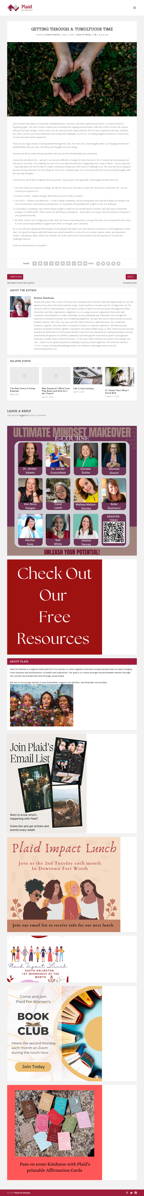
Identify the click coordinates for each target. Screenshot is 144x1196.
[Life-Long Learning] (87, 375)
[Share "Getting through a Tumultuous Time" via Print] (85, 263)
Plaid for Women (22, 1192)
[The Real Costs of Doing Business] (24, 375)
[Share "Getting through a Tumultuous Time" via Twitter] (40, 263)
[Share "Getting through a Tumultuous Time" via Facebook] (34, 263)
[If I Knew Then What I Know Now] (119, 376)
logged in (23, 415)
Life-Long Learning (83, 388)
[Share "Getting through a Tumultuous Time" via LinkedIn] (63, 263)
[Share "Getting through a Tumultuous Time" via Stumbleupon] (74, 263)
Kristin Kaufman (53, 34)
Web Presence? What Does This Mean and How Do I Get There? (56, 391)
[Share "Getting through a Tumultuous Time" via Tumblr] (51, 263)
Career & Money (83, 34)
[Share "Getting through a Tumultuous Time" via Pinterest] (57, 263)
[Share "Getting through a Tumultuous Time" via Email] (79, 263)
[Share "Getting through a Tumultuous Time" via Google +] (46, 263)
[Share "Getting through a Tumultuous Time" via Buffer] (68, 263)
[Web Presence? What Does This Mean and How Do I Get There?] (56, 375)
